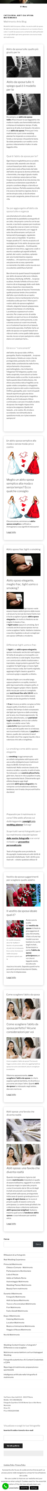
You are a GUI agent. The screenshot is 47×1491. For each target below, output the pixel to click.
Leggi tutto (11, 532)
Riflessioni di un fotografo (14, 1255)
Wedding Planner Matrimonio (18, 1285)
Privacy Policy (20, 1465)
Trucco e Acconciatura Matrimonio (21, 1304)
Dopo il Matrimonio (12, 1316)
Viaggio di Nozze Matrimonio (18, 1330)
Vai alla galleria (13, 1446)
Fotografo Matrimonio (15, 1297)
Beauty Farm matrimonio (16, 1289)
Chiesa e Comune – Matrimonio (19, 1267)
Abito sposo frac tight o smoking (23, 549)
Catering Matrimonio (15, 1319)
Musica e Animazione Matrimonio (20, 1326)
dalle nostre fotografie (18, 838)
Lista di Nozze (12, 1274)
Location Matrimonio (15, 1323)
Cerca (6, 1239)
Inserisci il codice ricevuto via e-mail (18, 1430)
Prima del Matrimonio (13, 1264)
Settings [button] (34, 1488)
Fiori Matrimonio (13, 1307)
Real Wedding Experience (14, 1260)
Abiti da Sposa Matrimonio (17, 1300)
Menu (24, 7)
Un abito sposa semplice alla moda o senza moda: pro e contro (21, 443)
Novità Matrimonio (12, 1335)
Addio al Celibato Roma (16, 1278)
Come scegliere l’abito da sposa (23, 994)
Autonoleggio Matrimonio (17, 1282)
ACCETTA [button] (24, 1488)
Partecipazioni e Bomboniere (18, 1271)
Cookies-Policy (9, 1465)
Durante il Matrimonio (13, 1294)
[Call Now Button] (5, 1486)
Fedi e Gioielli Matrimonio (17, 1311)
